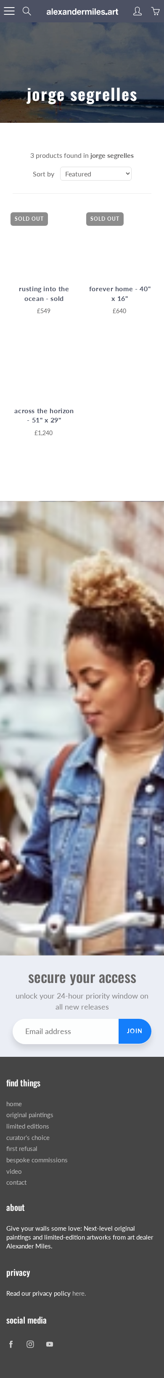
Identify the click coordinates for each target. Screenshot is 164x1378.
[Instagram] (30, 1344)
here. (79, 1293)
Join (135, 1030)
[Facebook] (10, 1344)
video (14, 1171)
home (14, 1103)
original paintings (29, 1114)
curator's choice (28, 1137)
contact (16, 1182)
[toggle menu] (9, 11)
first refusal (21, 1148)
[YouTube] (49, 1344)
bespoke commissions (37, 1160)
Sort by (43, 174)
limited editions (27, 1126)
